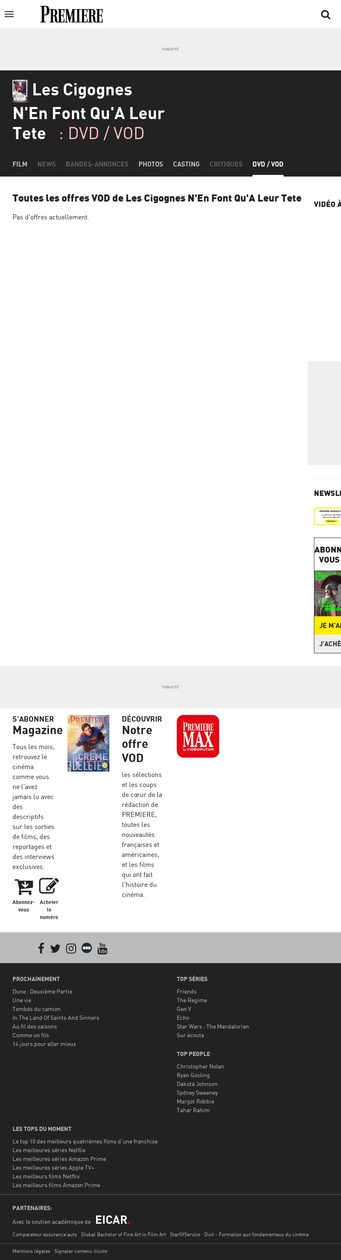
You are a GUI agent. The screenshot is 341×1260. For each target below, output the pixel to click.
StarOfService (185, 1234)
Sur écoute (190, 1034)
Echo (183, 1017)
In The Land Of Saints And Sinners (55, 1017)
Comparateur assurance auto (44, 1234)
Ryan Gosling (193, 1074)
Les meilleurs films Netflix (46, 1176)
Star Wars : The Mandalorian (213, 1026)
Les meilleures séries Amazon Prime (59, 1158)
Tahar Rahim (193, 1109)
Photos (150, 164)
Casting (186, 164)
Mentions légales (31, 1251)
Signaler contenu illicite (80, 1251)
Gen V (184, 1008)
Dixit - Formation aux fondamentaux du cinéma (256, 1234)
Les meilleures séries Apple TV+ (53, 1167)
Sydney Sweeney (197, 1092)
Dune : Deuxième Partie (42, 991)
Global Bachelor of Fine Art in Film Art (123, 1234)
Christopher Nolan (200, 1066)
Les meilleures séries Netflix (49, 1149)
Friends (187, 991)
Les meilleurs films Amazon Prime (56, 1184)
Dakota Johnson (197, 1083)
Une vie (21, 1000)
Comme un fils (30, 1034)
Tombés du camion (36, 1008)
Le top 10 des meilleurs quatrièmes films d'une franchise (85, 1141)
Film (19, 164)
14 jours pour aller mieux (44, 1043)
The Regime (192, 1000)
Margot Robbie (195, 1101)
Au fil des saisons (34, 1026)
